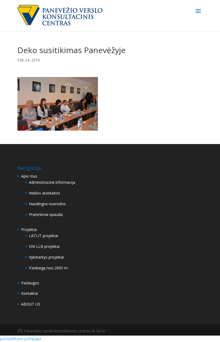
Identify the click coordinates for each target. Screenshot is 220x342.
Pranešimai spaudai (46, 214)
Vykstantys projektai (46, 257)
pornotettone (11, 338)
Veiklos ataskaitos (44, 193)
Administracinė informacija (52, 182)
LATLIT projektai (43, 235)
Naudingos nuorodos (47, 203)
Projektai (29, 229)
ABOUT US (30, 304)
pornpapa (32, 338)
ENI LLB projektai (44, 246)
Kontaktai (29, 293)
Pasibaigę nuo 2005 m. (48, 267)
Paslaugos (30, 282)
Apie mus (29, 176)
